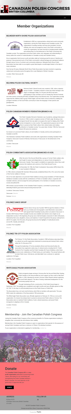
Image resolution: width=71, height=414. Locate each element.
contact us (43, 328)
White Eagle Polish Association (21, 268)
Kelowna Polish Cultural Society (22, 83)
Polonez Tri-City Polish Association (23, 234)
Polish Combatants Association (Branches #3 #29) (29, 153)
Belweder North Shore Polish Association (26, 36)
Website (8, 77)
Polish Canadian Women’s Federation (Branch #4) (29, 111)
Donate (9, 387)
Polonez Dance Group (16, 202)
